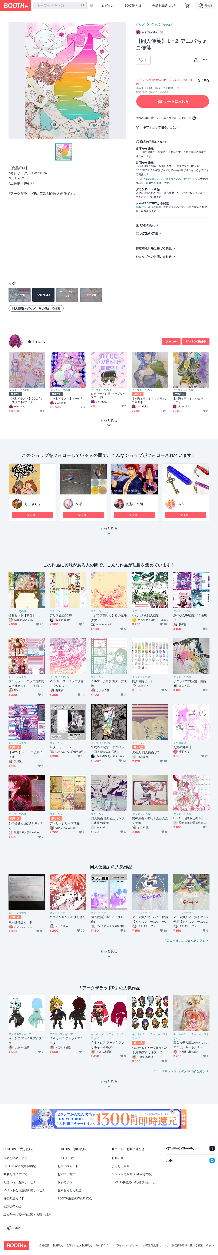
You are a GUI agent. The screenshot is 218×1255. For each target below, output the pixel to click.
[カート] (161, 32)
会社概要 (44, 1245)
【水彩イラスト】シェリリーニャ (189, 400)
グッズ (140, 24)
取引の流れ (147, 225)
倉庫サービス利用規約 (79, 1245)
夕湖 (78, 504)
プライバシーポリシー (127, 1245)
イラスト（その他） (20, 390)
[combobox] (60, 5)
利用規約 (58, 1245)
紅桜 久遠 (134, 504)
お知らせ (117, 1158)
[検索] (82, 6)
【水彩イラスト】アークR (66, 398)
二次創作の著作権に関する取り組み (27, 1214)
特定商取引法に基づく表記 (154, 248)
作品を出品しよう (164, 5)
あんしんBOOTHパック (149, 178)
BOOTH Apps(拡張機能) (19, 1166)
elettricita (36, 341)
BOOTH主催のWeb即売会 (74, 1198)
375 (181, 504)
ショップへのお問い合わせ (154, 256)
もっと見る (109, 528)
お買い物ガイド (67, 1166)
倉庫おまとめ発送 (69, 1190)
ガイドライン (103, 1245)
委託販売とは (12, 1206)
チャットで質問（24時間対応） (133, 1174)
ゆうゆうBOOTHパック (178, 178)
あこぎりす (32, 504)
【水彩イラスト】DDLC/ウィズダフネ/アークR (26, 400)
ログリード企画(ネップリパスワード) (108, 395)
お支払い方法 (149, 233)
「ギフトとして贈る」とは (158, 127)
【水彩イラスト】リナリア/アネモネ (149, 400)
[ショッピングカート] (187, 5)
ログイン (108, 5)
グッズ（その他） (163, 24)
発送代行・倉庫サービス (19, 1182)
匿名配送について (15, 1174)
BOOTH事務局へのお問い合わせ (133, 1182)
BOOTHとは (133, 5)
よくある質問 (120, 1166)
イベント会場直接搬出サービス (24, 1190)
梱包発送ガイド (13, 1198)
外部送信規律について (156, 1245)
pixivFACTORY (144, 206)
